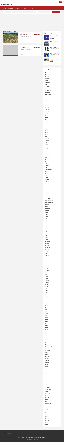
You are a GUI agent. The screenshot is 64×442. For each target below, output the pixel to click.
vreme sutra (36, 437)
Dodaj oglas (32, 8)
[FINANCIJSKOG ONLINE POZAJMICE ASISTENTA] (46, 37)
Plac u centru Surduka (23, 34)
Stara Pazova (22, 36)
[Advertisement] (32, 23)
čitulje (40, 437)
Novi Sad (22, 49)
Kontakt (18, 437)
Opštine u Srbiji (10, 8)
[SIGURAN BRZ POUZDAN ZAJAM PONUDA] (46, 59)
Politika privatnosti (24, 437)
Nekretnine (5, 8)
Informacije (24, 8)
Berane (47, 144)
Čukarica (47, 111)
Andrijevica (48, 140)
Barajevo (47, 109)
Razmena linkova (31, 437)
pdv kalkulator (44, 437)
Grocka (47, 113)
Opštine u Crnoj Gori (18, 8)
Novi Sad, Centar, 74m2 (24, 47)
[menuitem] (60, 1)
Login (61, 1)
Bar (46, 142)
